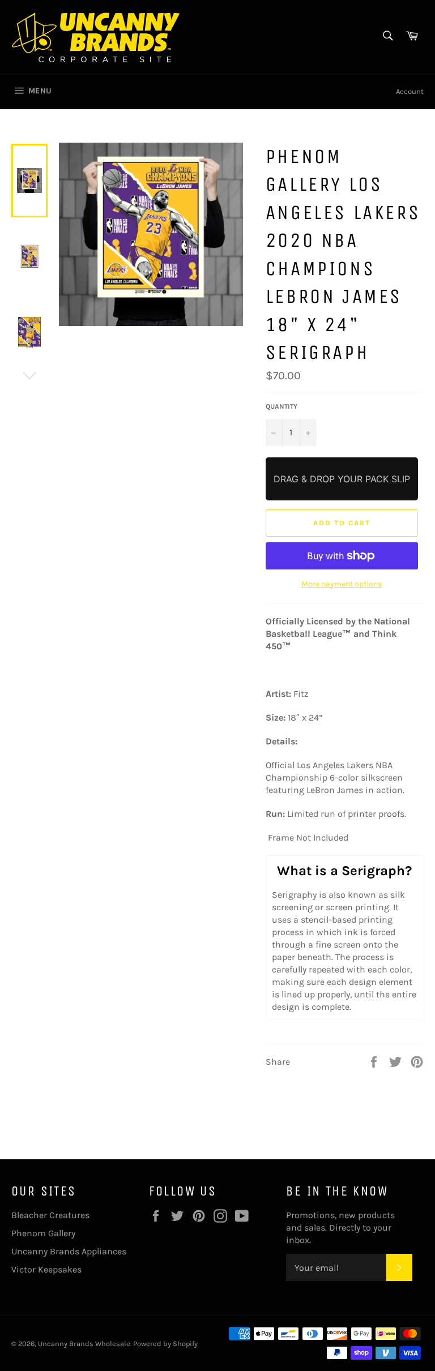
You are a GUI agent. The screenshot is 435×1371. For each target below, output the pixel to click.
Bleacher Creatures (50, 1215)
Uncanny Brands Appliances (68, 1251)
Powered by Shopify (165, 1343)
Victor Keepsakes (46, 1269)
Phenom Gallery (43, 1233)
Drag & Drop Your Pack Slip (342, 479)
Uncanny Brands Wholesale (84, 1343)
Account (410, 91)
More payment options (341, 584)
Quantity (281, 406)
